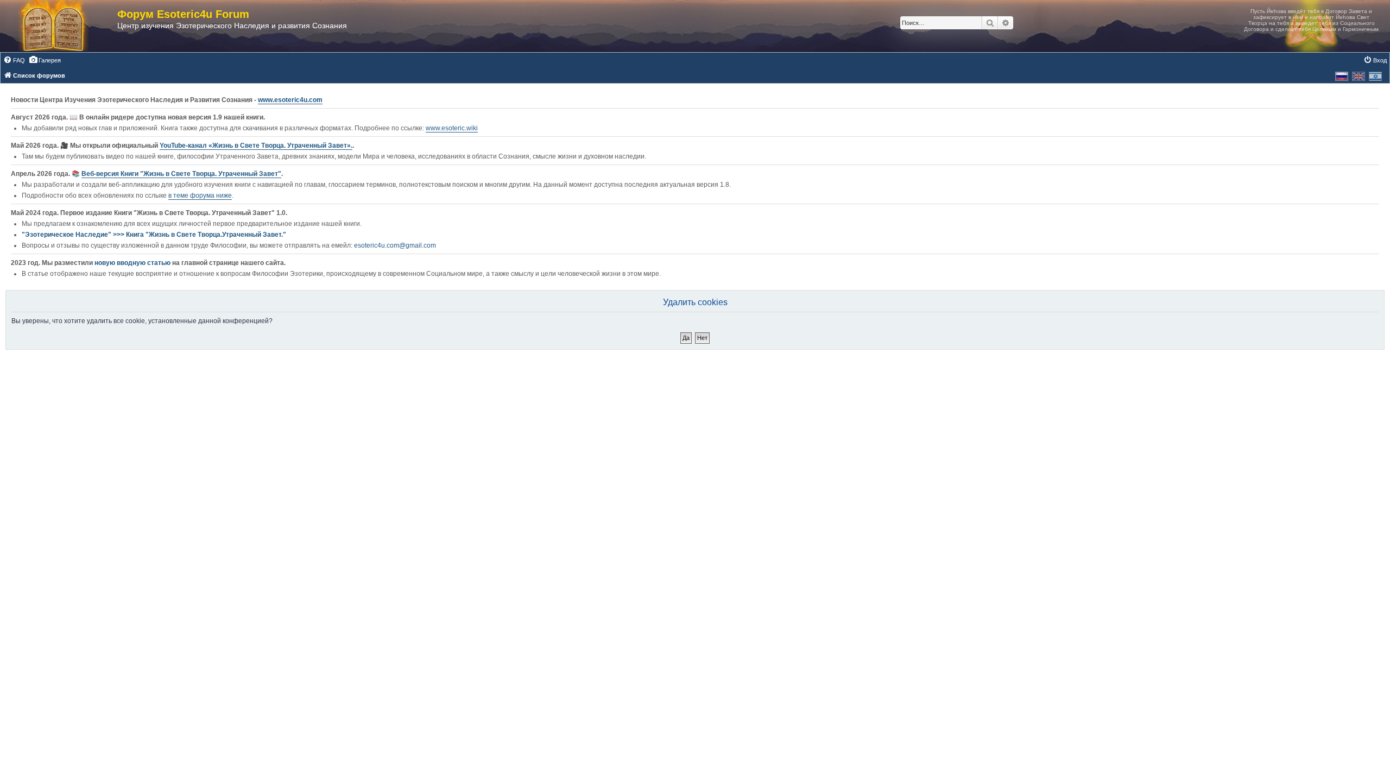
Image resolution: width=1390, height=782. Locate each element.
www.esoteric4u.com (290, 100)
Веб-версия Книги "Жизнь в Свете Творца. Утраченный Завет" (181, 174)
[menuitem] (14, 60)
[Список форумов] (64, 26)
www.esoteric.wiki (452, 128)
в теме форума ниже (200, 195)
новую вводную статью (133, 263)
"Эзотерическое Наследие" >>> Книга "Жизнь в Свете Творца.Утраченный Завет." (154, 234)
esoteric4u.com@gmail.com (395, 245)
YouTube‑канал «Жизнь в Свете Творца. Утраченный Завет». (256, 145)
